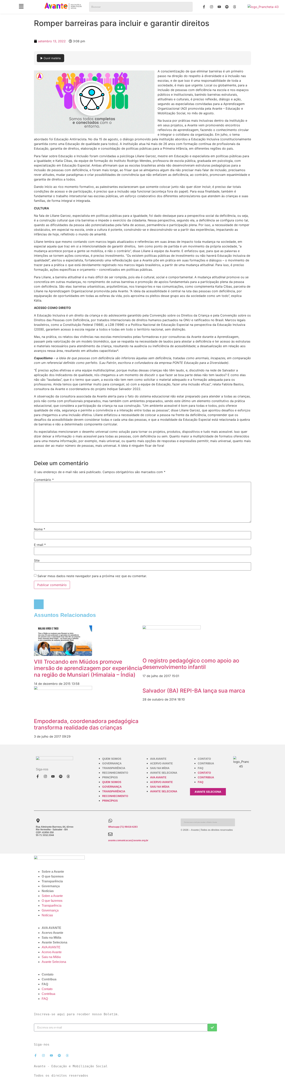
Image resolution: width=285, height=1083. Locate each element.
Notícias (48, 891)
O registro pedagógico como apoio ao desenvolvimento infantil (190, 663)
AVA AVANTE (158, 758)
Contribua (206, 763)
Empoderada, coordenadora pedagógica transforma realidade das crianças (86, 724)
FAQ (200, 768)
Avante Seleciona (163, 772)
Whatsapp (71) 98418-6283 (123, 826)
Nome (39, 529)
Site (37, 560)
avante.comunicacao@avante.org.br (128, 840)
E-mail (40, 544)
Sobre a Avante (53, 871)
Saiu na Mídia (159, 768)
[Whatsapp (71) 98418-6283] (110, 821)
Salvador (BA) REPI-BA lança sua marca (193, 690)
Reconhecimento (115, 772)
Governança (112, 763)
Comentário (44, 479)
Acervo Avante (161, 763)
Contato (204, 758)
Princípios (110, 777)
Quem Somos (111, 758)
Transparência (113, 768)
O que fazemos (53, 876)
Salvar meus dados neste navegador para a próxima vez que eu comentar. (92, 575)
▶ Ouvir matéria (50, 58)
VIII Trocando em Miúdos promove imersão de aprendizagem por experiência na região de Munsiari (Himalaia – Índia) (88, 668)
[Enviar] (212, 1027)
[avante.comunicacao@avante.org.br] (110, 834)
